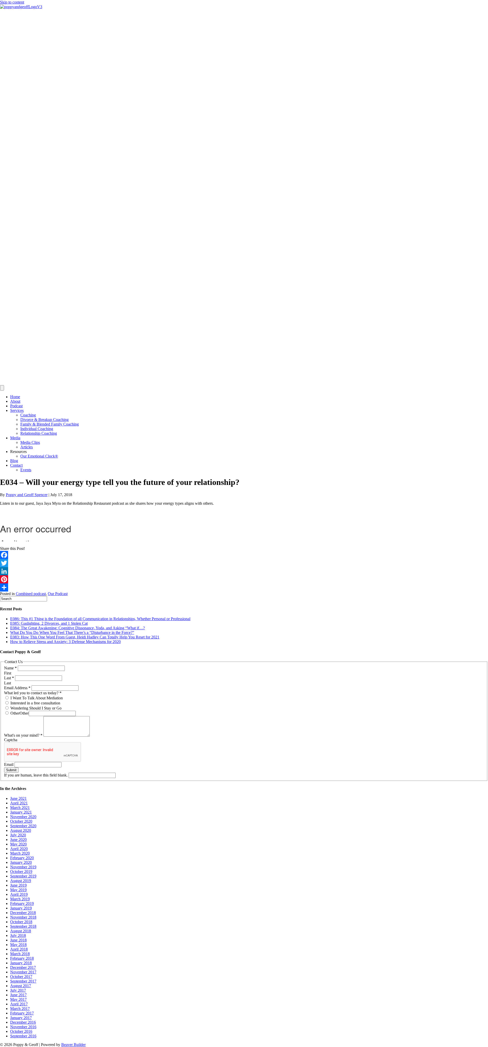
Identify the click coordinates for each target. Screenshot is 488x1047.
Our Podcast (58, 594)
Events (25, 470)
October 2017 (21, 976)
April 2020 (19, 849)
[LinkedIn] (244, 571)
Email (9, 764)
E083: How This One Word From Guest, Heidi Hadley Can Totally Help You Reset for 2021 (84, 637)
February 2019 (22, 903)
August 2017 (20, 986)
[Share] (244, 587)
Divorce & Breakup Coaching (44, 419)
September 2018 (23, 926)
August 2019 (20, 881)
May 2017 (18, 999)
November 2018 (23, 917)
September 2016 (23, 1036)
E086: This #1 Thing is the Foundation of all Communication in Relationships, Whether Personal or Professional (100, 619)
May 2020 (18, 844)
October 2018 (21, 922)
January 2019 (21, 908)
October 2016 (21, 1031)
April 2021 (19, 803)
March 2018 (20, 954)
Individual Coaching (36, 429)
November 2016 (23, 1027)
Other (14, 713)
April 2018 (19, 949)
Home (15, 397)
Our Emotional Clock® (39, 456)
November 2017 (23, 972)
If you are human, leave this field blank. (36, 775)
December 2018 (23, 912)
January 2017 (21, 1018)
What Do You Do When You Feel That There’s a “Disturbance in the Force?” (72, 632)
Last (9, 678)
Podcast (16, 406)
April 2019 (19, 894)
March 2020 (20, 853)
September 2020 (23, 826)
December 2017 (23, 967)
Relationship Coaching (38, 433)
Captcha (10, 740)
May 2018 (18, 944)
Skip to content (12, 2)
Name (10, 668)
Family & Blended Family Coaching (49, 424)
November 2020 (23, 817)
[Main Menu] (2, 388)
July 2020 (18, 835)
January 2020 (21, 862)
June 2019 (18, 885)
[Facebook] (244, 555)
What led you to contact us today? (33, 693)
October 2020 (21, 821)
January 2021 (21, 812)
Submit (11, 770)
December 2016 (23, 1022)
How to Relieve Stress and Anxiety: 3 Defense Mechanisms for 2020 (65, 641)
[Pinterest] (244, 579)
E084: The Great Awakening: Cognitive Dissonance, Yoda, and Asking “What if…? (77, 628)
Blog (14, 461)
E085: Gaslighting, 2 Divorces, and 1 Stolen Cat (49, 623)
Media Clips (30, 442)
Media (15, 438)
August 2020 (20, 830)
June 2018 (18, 940)
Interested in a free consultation (34, 703)
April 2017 (19, 1004)
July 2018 (18, 935)
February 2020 (22, 858)
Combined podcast (31, 594)
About (15, 401)
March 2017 (20, 1008)
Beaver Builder (73, 1044)
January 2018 (21, 963)
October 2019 (21, 871)
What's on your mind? (23, 735)
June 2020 (18, 839)
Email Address (17, 688)
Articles (26, 447)
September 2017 (23, 981)
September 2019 (23, 876)
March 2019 (20, 899)
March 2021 (20, 807)
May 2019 (18, 890)
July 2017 (18, 990)
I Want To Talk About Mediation (36, 698)
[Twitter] (244, 563)
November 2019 (23, 867)
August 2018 (20, 931)
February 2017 (22, 1013)
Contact (16, 465)
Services (17, 410)
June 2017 (18, 995)
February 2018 (22, 958)
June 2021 (18, 798)
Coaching (28, 415)
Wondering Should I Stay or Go (35, 708)
